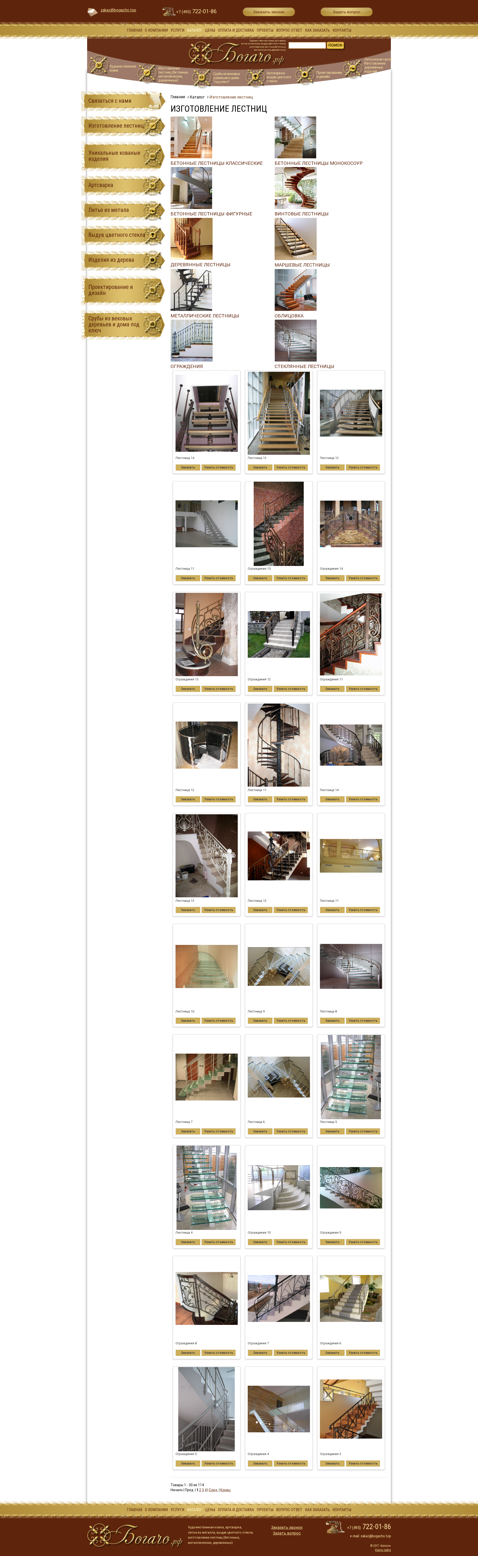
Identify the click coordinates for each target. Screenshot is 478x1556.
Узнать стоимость (218, 467)
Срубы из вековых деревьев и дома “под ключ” (226, 78)
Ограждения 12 (259, 679)
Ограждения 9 (330, 1232)
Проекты (265, 30)
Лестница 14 (185, 458)
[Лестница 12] (351, 413)
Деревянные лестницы (201, 265)
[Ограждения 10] (279, 1188)
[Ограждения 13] (207, 634)
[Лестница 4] (207, 1188)
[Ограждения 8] (207, 1298)
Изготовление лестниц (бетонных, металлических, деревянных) (173, 74)
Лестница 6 (256, 1122)
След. (213, 1490)
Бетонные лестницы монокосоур (318, 163)
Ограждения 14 (331, 568)
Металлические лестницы (205, 316)
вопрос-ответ (289, 30)
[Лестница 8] (351, 966)
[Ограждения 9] (351, 1188)
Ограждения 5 (186, 1454)
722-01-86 (196, 11)
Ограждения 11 (331, 679)
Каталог (194, 30)
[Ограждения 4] (279, 1409)
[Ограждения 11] (351, 634)
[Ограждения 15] (279, 524)
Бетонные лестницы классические (217, 163)
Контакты (342, 30)
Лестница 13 (257, 458)
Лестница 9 (256, 1011)
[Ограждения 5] (207, 1409)
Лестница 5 (328, 1122)
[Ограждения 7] (279, 1298)
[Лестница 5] (351, 1077)
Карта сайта (383, 1550)
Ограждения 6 (330, 1343)
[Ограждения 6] (351, 1298)
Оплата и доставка (236, 30)
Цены (210, 30)
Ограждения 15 (259, 568)
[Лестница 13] (279, 413)
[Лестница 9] (279, 966)
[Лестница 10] (207, 966)
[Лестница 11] (207, 524)
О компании (156, 30)
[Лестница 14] (207, 413)
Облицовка (289, 316)
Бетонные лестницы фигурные (211, 214)
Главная (134, 30)
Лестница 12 (329, 458)
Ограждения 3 (330, 1454)
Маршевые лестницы (302, 265)
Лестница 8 (328, 1011)
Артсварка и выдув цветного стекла (279, 77)
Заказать (188, 467)
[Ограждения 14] (351, 524)
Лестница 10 (185, 1011)
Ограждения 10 (259, 1232)
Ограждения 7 (258, 1343)
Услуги (177, 30)
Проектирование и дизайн (329, 75)
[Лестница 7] (207, 1077)
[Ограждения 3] (351, 1409)
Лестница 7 (184, 1122)
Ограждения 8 (186, 1343)
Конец (225, 1490)
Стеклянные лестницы (304, 366)
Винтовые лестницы (302, 214)
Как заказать (317, 30)
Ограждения (187, 366)
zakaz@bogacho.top (118, 10)
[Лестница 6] (279, 1077)
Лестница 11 (185, 568)
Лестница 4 (184, 1232)
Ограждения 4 (258, 1454)
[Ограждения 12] (279, 634)
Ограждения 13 (187, 679)
